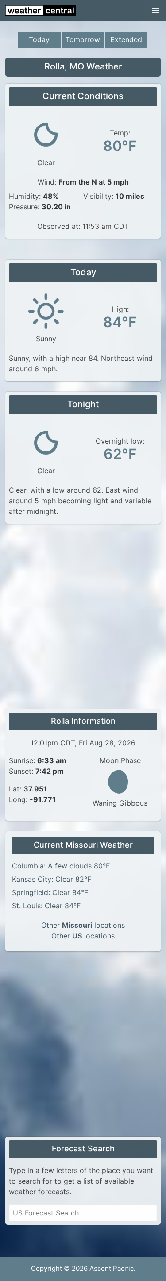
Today (39, 39)
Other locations (83, 925)
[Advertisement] (83, 617)
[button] (155, 10)
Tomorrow (83, 39)
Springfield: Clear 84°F (50, 892)
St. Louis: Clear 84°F (46, 905)
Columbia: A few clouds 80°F (61, 865)
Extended (126, 39)
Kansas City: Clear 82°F (51, 879)
